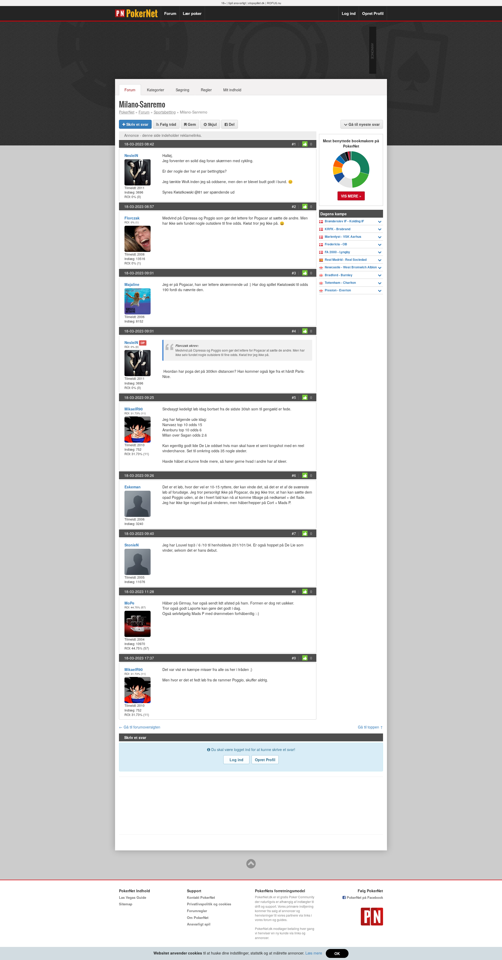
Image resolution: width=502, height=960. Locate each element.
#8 (294, 591)
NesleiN (131, 155)
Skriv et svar (136, 124)
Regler (206, 89)
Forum (170, 13)
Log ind (349, 13)
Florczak (132, 218)
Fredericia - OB (336, 244)
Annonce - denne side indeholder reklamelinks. (163, 135)
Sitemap (125, 903)
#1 (294, 143)
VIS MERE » (351, 196)
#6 (294, 475)
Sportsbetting (165, 112)
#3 (294, 272)
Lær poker (192, 13)
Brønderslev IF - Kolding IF (344, 221)
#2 (294, 206)
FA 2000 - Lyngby (337, 252)
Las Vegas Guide (132, 897)
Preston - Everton (338, 290)
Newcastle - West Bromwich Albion (351, 267)
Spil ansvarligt (237, 3)
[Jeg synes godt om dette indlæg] (304, 143)
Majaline (131, 284)
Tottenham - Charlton (340, 282)
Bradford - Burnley (338, 275)
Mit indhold (232, 89)
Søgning (182, 89)
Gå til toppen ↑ (370, 727)
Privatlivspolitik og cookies (209, 903)
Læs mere (313, 953)
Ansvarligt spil (198, 924)
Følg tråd (167, 124)
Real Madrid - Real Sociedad (346, 259)
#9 (294, 657)
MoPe (129, 603)
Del (231, 124)
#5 (294, 397)
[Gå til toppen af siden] (251, 866)
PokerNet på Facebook (364, 897)
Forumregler (197, 910)
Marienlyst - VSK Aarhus (343, 236)
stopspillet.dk (256, 3)
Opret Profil (373, 13)
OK (337, 953)
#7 (294, 533)
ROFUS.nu (274, 3)
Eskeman (132, 486)
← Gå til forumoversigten (139, 727)
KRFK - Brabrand (337, 229)
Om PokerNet (197, 917)
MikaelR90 (133, 408)
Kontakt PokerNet (201, 897)
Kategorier (155, 89)
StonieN (131, 544)
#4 (294, 331)
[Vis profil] (137, 172)
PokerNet (138, 13)
